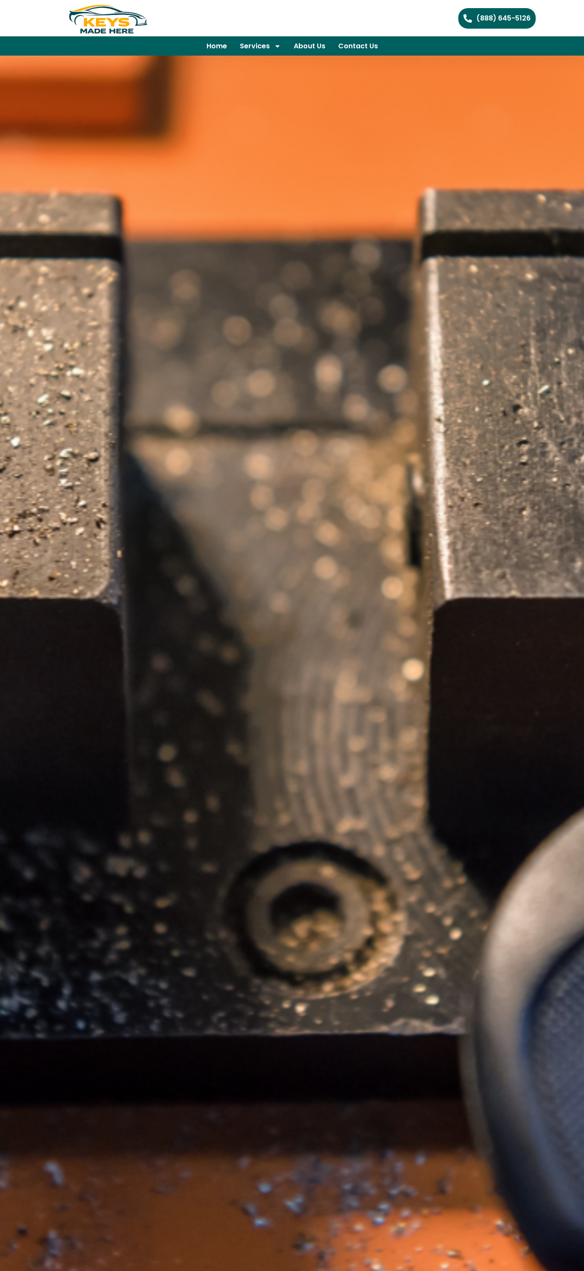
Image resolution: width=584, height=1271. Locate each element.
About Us (309, 46)
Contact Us (358, 46)
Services (255, 46)
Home (216, 46)
